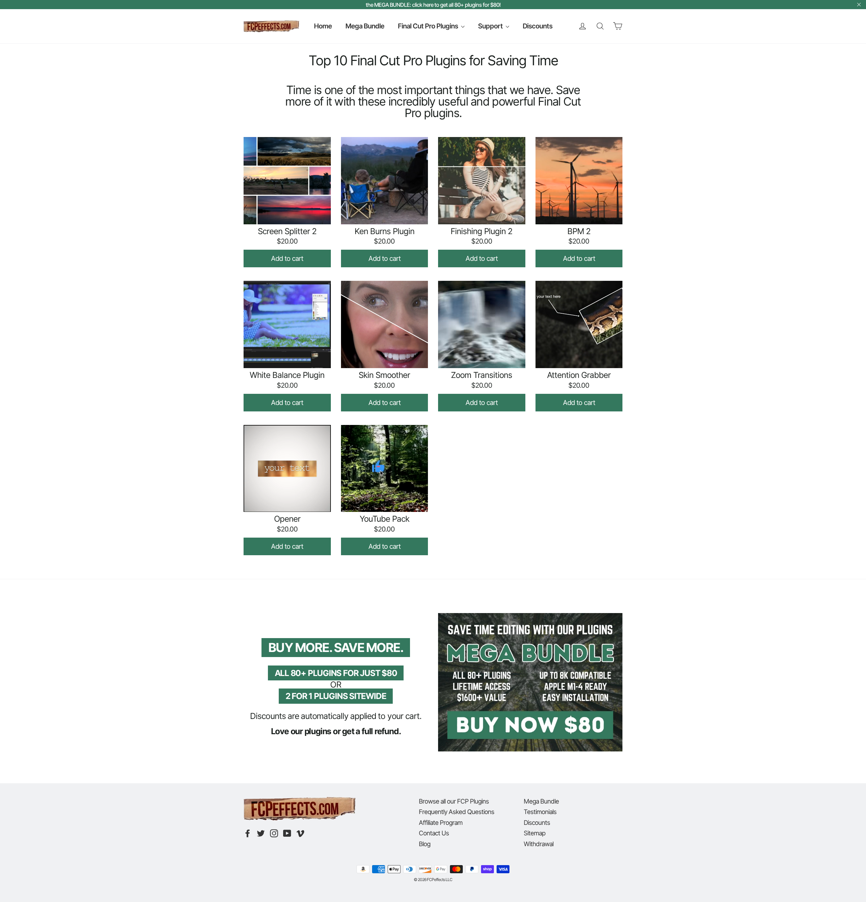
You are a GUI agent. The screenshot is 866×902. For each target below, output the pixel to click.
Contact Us (434, 833)
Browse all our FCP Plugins (454, 801)
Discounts (537, 26)
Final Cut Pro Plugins (428, 26)
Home (323, 26)
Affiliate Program (440, 822)
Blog (424, 844)
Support (491, 26)
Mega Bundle (364, 26)
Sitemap (534, 833)
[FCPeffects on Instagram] (274, 833)
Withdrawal (538, 844)
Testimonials (540, 811)
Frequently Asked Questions (456, 811)
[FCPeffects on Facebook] (248, 833)
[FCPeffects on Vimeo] (300, 833)
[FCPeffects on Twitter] (261, 833)
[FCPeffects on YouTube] (287, 833)
